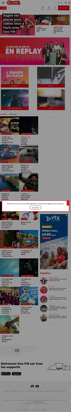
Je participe (35, 207)
